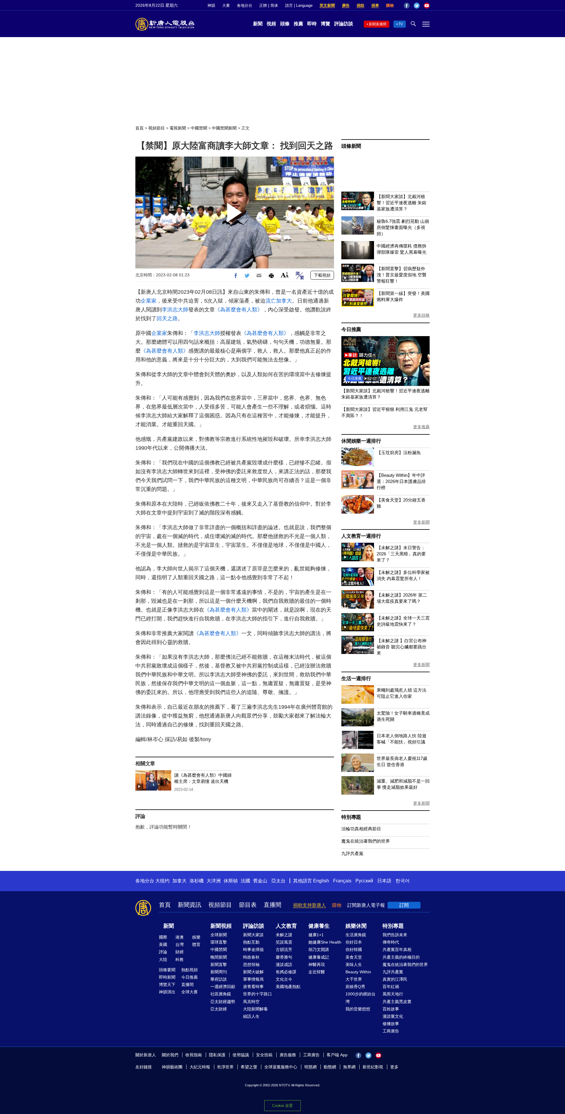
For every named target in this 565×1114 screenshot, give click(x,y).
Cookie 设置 (282, 1105)
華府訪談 (218, 979)
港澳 (179, 937)
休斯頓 (231, 880)
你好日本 (353, 942)
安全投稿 (264, 1054)
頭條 (285, 23)
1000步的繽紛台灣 (360, 998)
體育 (196, 944)
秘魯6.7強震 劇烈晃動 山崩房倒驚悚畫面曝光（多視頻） (403, 227)
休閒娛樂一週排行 (361, 441)
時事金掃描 (253, 949)
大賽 (226, 5)
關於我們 (170, 1054)
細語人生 (251, 1016)
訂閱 (404, 905)
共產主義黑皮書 (397, 1001)
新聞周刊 (218, 971)
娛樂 (196, 937)
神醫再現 (316, 964)
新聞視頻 (221, 926)
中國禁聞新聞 (224, 128)
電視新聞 (178, 128)
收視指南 (193, 1054)
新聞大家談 (253, 934)
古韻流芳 (284, 949)
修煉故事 (391, 1023)
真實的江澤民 (395, 979)
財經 (179, 951)
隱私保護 (217, 1054)
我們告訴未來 (395, 934)
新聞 (257, 23)
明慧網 (310, 1067)
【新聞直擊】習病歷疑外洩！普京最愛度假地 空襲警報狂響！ (401, 274)
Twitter (417, 6)
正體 (263, 5)
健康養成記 (318, 957)
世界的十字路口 (257, 994)
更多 (394, 1067)
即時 (312, 23)
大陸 (163, 959)
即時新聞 (167, 977)
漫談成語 (284, 964)
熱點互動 (251, 942)
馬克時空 (251, 1001)
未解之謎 (284, 934)
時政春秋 (251, 957)
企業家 (149, 301)
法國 (245, 880)
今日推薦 (351, 329)
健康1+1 (316, 934)
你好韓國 (353, 949)
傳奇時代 (391, 942)
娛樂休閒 (356, 926)
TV (400, 24)
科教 (179, 959)
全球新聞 (218, 934)
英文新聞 (327, 5)
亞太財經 (218, 1009)
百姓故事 (391, 1009)
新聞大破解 (253, 971)
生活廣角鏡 (355, 934)
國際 (163, 937)
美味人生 (353, 964)
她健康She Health (324, 942)
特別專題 (351, 817)
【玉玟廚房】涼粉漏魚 (399, 452)
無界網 (349, 1067)
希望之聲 (249, 1067)
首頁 (139, 128)
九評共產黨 (352, 853)
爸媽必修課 (286, 971)
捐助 (360, 5)
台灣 (179, 944)
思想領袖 (251, 964)
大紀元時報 (200, 1067)
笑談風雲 (284, 942)
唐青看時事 (253, 986)
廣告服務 (288, 1054)
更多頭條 (421, 315)
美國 (163, 944)
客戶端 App (337, 1054)
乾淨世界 (225, 1067)
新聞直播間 (377, 24)
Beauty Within (358, 971)
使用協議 (240, 1054)
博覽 (325, 23)
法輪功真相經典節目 (361, 828)
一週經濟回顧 (222, 986)
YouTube (427, 6)
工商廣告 (391, 1031)
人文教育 (286, 926)
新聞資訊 (189, 905)
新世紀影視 (373, 1067)
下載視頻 (322, 275)
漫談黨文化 (393, 1016)
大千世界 (353, 979)
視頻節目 (156, 128)
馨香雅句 (284, 957)
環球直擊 (218, 942)
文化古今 (284, 979)
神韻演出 (167, 992)
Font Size (284, 275)
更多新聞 (421, 522)
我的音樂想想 (357, 1009)
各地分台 (244, 5)
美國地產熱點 (288, 986)
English (321, 880)
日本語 (384, 880)
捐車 (375, 5)
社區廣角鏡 (220, 994)
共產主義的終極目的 (401, 957)
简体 (274, 5)
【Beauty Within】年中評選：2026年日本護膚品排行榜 (401, 481)
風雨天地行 (393, 994)
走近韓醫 (316, 971)
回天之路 (167, 318)
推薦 (298, 23)
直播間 (272, 905)
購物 (390, 5)
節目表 (248, 905)
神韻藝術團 (172, 1067)
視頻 (271, 23)
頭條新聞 (351, 146)
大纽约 (162, 880)
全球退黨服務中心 (280, 1067)
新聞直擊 (218, 964)
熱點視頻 (189, 969)
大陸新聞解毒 (255, 1009)
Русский (364, 880)
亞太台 (278, 880)
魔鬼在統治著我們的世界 (365, 841)
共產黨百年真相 (397, 949)
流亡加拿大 (278, 301)
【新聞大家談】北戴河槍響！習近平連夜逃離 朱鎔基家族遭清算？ (401, 202)
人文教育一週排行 (361, 536)
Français (342, 880)
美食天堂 (353, 957)
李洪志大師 (175, 310)
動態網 (330, 1067)
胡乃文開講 (318, 949)
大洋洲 (214, 880)
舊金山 (260, 880)
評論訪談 (343, 23)
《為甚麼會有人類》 (238, 310)
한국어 (403, 880)
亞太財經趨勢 (222, 1001)
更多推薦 (421, 426)
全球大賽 (189, 992)
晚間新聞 (218, 957)
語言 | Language (299, 5)
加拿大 (179, 880)
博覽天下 (167, 984)
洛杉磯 (197, 880)
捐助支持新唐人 (309, 905)
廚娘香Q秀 (355, 986)
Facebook (407, 6)
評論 (163, 951)
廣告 (346, 5)
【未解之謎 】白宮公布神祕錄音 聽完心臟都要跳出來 (401, 646)
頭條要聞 (167, 969)
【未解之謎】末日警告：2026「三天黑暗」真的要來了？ (401, 553)
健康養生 (319, 926)
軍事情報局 (253, 979)
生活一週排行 (356, 678)
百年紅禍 (391, 986)
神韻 (211, 5)
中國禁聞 (199, 128)
